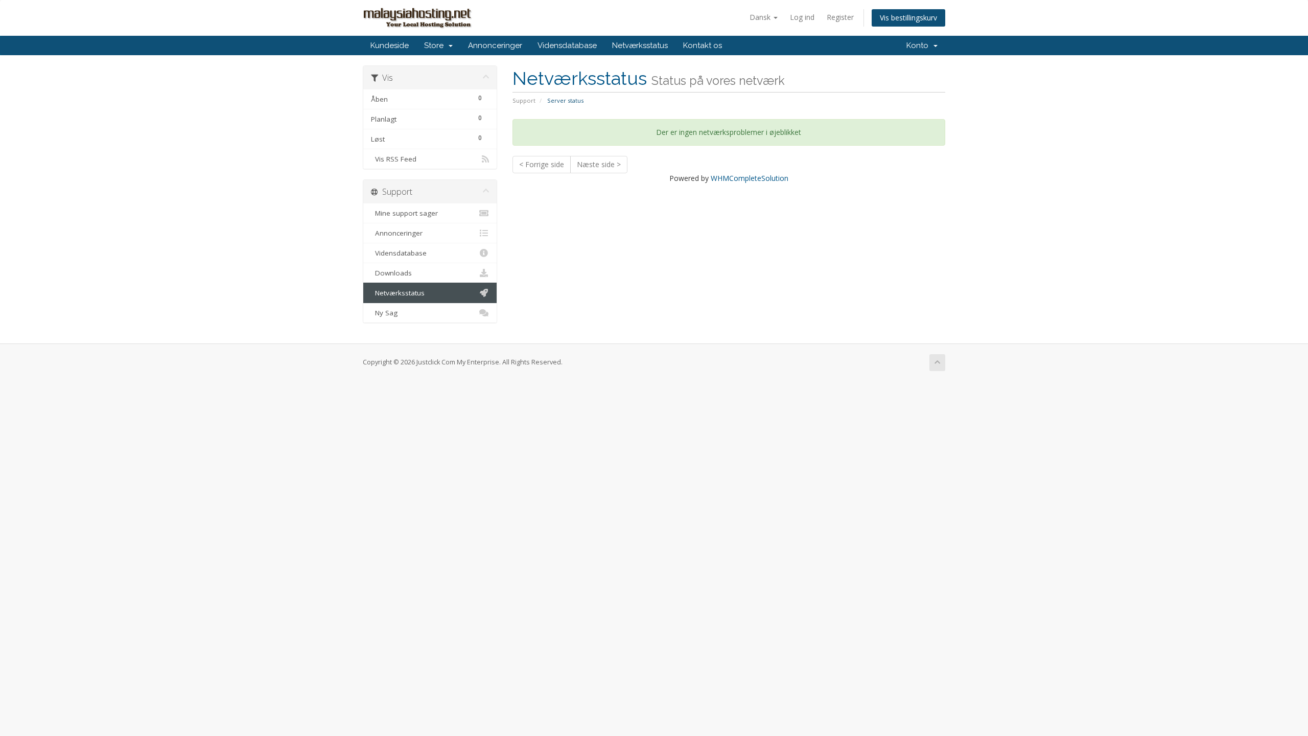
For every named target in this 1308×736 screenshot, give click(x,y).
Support (523, 100)
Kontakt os (702, 45)
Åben (426, 99)
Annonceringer (495, 45)
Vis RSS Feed (393, 159)
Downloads (391, 273)
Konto (919, 45)
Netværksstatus (640, 45)
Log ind (802, 17)
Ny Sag (384, 312)
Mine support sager (404, 213)
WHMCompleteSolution (749, 178)
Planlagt (426, 118)
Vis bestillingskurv (908, 17)
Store (436, 45)
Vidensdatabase (567, 45)
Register (840, 17)
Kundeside (389, 45)
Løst (426, 138)
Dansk (761, 17)
